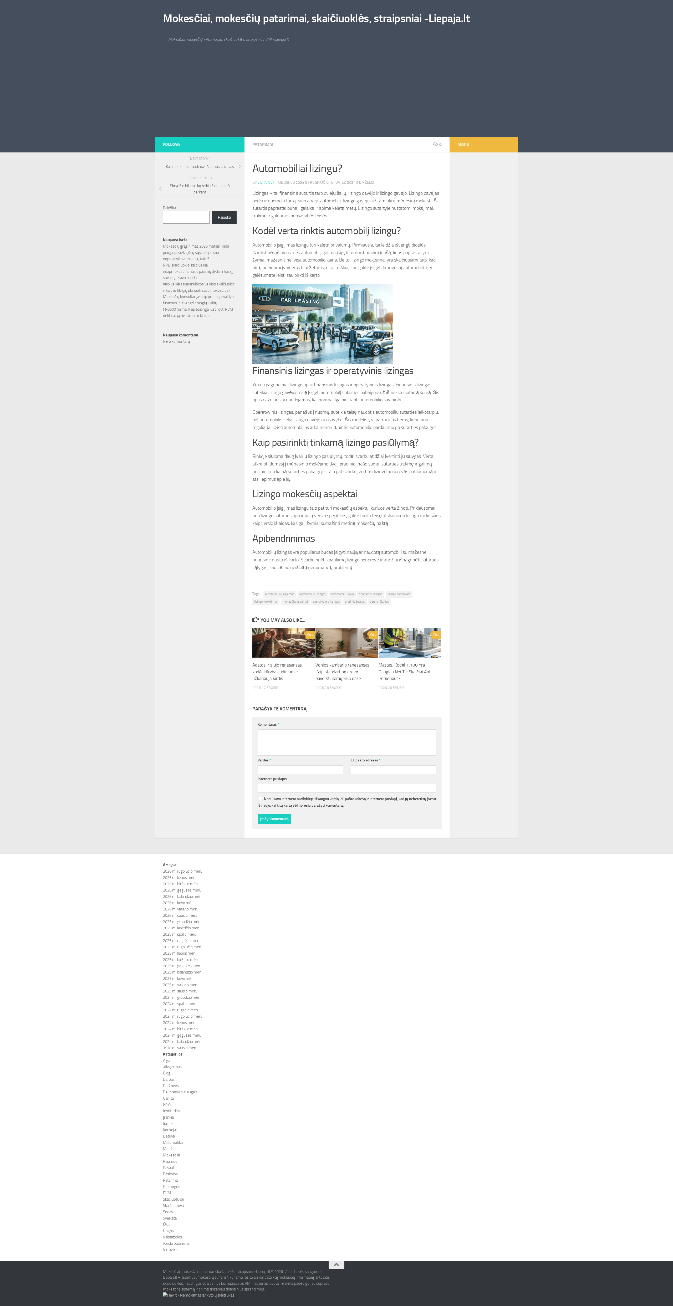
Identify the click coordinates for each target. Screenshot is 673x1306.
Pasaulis (169, 1167)
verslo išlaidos (379, 601)
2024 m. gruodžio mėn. (182, 997)
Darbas (169, 1079)
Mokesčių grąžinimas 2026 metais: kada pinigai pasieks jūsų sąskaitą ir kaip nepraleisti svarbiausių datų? (196, 252)
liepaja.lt (266, 182)
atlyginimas (172, 1066)
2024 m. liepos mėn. (179, 1022)
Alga (166, 1060)
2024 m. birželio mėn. (180, 1029)
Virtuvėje (170, 1249)
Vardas (264, 760)
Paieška (169, 208)
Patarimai (262, 144)
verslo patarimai (176, 1243)
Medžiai (169, 1148)
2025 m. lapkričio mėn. (181, 928)
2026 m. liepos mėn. (179, 877)
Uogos (168, 1230)
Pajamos (170, 1161)
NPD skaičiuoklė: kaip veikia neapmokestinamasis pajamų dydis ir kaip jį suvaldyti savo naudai (198, 271)
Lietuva (169, 1136)
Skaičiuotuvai (174, 1205)
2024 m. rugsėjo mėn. (181, 1010)
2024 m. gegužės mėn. (182, 1035)
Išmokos (170, 1123)
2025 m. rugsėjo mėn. (181, 940)
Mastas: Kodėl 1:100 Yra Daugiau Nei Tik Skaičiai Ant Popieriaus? (405, 671)
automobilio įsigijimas (279, 594)
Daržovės (171, 1085)
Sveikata (170, 1218)
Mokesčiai (171, 1155)
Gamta (168, 1098)
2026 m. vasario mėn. (180, 909)
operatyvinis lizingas (326, 601)
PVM (167, 1193)
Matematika (173, 1142)
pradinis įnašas (355, 601)
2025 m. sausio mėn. (180, 991)
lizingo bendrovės (399, 594)
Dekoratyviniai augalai (180, 1092)
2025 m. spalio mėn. (179, 934)
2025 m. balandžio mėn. (182, 972)
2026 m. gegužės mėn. (182, 890)
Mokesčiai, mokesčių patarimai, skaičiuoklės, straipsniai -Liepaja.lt (316, 18)
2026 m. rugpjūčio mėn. (182, 871)
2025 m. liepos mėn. (179, 953)
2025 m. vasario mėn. (180, 984)
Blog (166, 1073)
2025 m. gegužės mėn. (182, 966)
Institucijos (172, 1111)
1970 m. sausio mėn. (180, 1048)
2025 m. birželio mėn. (180, 959)
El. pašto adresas (365, 760)
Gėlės (167, 1104)
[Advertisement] (336, 97)
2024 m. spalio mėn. (179, 1003)
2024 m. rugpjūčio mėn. (182, 1016)
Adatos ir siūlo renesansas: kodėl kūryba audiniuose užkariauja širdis (277, 671)
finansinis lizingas (371, 594)
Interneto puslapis (272, 779)
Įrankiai (169, 1117)
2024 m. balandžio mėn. (182, 1041)
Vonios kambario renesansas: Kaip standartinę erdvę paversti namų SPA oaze (342, 671)
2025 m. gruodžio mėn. (182, 921)
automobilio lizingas (312, 594)
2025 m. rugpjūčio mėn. (182, 947)
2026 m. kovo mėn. (178, 902)
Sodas (168, 1212)
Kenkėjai (170, 1130)
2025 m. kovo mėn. (178, 978)
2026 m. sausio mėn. (180, 915)
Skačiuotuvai (173, 1199)
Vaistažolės (172, 1237)
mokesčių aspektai (295, 601)
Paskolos (170, 1174)
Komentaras (268, 724)
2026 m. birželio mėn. (180, 884)
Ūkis (166, 1224)
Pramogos (171, 1186)
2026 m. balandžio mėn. (182, 896)
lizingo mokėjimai (266, 601)
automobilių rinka (342, 594)
